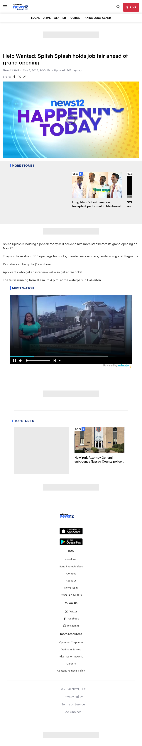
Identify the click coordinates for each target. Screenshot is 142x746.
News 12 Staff (11, 70)
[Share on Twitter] (19, 76)
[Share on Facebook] (14, 76)
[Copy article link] (24, 76)
